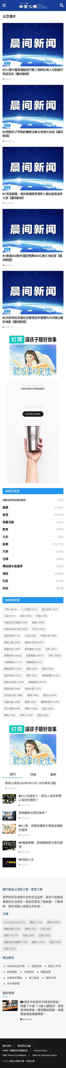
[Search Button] (61, 5)
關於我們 (7, 1046)
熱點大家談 (14, 682)
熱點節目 (37, 682)
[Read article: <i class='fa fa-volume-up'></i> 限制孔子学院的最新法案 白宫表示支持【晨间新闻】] (33, 106)
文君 (51, 649)
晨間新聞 (13, 669)
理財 (5, 573)
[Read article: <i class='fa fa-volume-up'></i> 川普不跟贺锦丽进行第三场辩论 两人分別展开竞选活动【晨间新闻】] (33, 44)
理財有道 (12, 688)
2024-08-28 (9, 203)
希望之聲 (12, 642)
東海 (47, 669)
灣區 (32, 675)
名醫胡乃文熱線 (15, 622)
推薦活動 (8, 522)
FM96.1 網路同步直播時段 (15, 1050)
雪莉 (47, 708)
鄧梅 (31, 708)
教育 (5, 529)
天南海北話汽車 (15, 629)
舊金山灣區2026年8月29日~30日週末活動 (30, 783)
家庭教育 (12, 635)
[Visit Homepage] (32, 5)
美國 (33, 695)
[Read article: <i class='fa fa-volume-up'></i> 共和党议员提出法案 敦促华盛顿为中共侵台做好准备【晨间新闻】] (33, 292)
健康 (5, 507)
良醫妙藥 (12, 702)
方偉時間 (13, 662)
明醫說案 (34, 662)
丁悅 (10, 609)
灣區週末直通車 (13, 566)
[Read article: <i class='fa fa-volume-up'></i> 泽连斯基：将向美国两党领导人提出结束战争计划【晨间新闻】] (33, 168)
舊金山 (50, 695)
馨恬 (10, 715)
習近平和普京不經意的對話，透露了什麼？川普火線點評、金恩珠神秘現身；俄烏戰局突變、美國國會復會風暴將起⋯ (41, 1008)
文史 (5, 537)
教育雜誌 (33, 649)
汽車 (5, 551)
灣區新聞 (51, 675)
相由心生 (28, 859)
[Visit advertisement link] (33, 356)
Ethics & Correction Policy (44, 1055)
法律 (5, 559)
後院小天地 (34, 642)
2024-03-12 (9, 265)
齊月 (43, 715)
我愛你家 (12, 649)
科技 (5, 588)
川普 (30, 635)
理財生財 (33, 688)
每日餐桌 (13, 675)
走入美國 (12, 708)
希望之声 (49, 635)
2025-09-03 (26, 1019)
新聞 (7, 63)
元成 (10, 616)
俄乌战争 (50, 609)
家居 (5, 514)
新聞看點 (35, 655)
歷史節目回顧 (24, 1046)
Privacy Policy (40, 1050)
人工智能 (29, 609)
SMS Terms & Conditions (14, 1055)
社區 (5, 581)
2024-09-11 (9, 141)
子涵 (38, 629)
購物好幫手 (50, 702)
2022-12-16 (9, 327)
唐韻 (38, 622)
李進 (32, 669)
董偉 (30, 702)
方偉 (54, 655)
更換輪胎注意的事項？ (33, 813)
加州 (25, 616)
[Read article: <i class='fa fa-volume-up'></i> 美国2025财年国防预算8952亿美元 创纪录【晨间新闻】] (33, 230)
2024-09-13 (9, 79)
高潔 (26, 715)
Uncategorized (14, 500)
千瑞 (41, 616)
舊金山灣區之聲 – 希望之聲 (22, 1061)
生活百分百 (13, 695)
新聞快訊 (13, 655)
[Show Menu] (4, 5)
